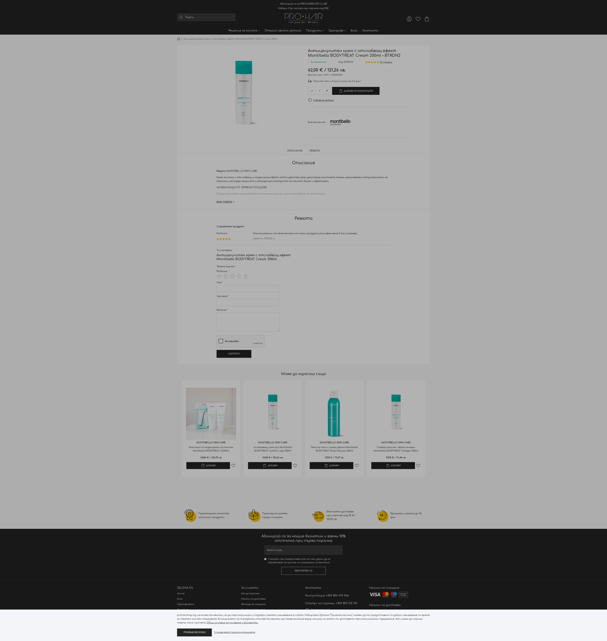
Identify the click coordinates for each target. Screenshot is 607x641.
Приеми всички (194, 632)
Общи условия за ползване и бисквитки (232, 622)
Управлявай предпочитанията (234, 632)
